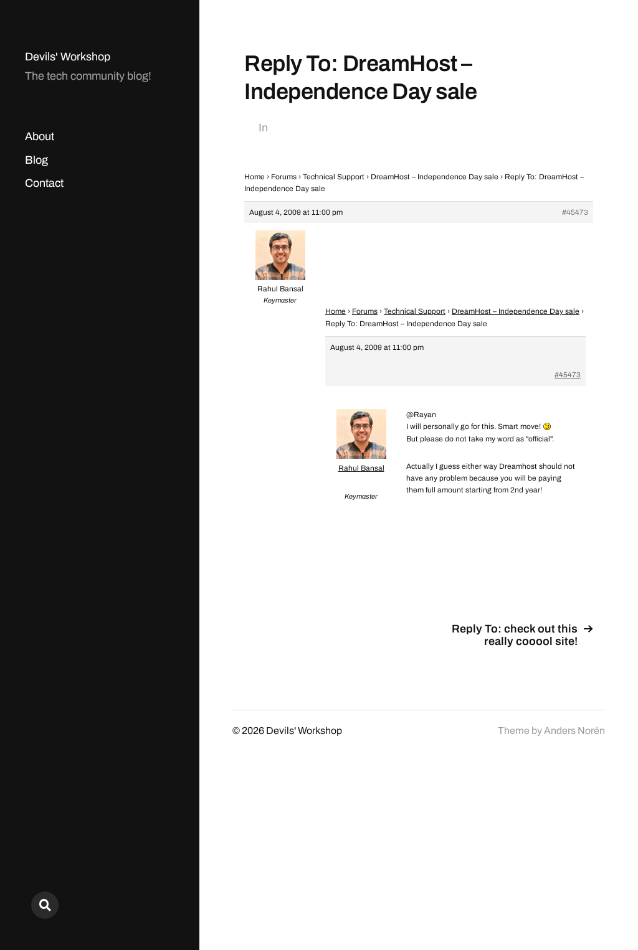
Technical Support (333, 176)
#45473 (575, 212)
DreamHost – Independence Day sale (434, 176)
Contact (44, 183)
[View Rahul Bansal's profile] (361, 456)
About (39, 136)
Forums (284, 176)
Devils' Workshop (67, 56)
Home (254, 176)
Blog (36, 160)
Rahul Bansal (361, 468)
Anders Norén (574, 730)
